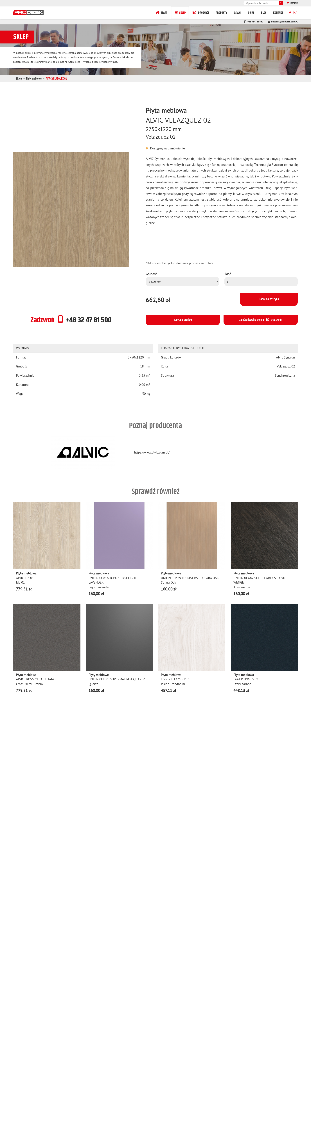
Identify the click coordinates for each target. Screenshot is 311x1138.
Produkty (221, 13)
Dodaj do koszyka (269, 299)
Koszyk (294, 3)
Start (164, 13)
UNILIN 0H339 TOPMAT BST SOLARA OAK (190, 578)
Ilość (227, 274)
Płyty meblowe (34, 79)
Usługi (237, 13)
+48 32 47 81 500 (255, 22)
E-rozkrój (203, 13)
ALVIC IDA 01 (25, 578)
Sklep (182, 13)
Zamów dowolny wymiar (260, 320)
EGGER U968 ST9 (245, 679)
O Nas (251, 13)
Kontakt (278, 13)
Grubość (151, 274)
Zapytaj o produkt (183, 320)
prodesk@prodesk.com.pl (284, 22)
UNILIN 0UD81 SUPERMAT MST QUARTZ (117, 679)
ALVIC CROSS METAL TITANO (35, 679)
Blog (263, 13)
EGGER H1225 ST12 (175, 679)
